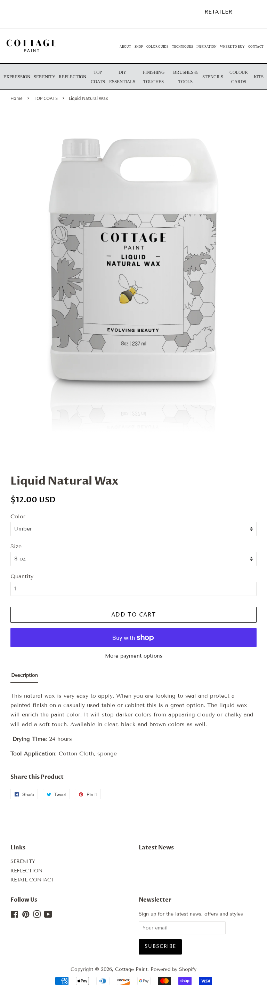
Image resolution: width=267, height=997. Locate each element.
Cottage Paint (131, 969)
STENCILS (212, 76)
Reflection (72, 76)
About (125, 46)
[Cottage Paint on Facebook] (14, 916)
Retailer (218, 11)
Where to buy (232, 46)
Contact (256, 46)
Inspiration (206, 46)
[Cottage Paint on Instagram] (37, 916)
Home (16, 99)
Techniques (182, 46)
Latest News (156, 847)
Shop (139, 46)
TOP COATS (46, 99)
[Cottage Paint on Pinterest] (26, 916)
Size (16, 546)
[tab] (24, 677)
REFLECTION (26, 871)
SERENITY (22, 861)
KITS (259, 76)
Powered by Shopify (173, 969)
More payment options (133, 656)
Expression (16, 76)
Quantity (21, 576)
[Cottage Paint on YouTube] (48, 916)
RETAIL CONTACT (32, 880)
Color (17, 516)
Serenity (44, 76)
